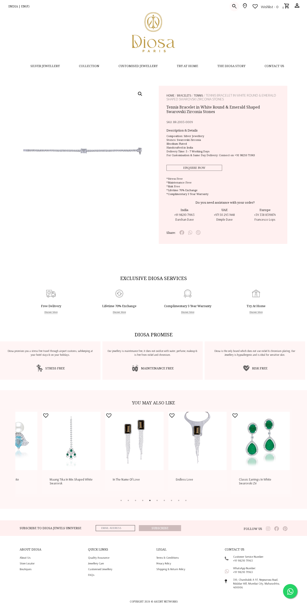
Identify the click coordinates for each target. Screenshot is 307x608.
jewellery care (96, 563)
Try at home (187, 66)
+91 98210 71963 (245, 155)
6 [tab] (157, 500)
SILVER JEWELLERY (45, 66)
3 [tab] (135, 500)
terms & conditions (167, 557)
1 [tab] (121, 500)
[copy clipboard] (198, 232)
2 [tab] (128, 500)
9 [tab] (178, 500)
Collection (89, 66)
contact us (274, 66)
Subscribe (160, 528)
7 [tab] (164, 500)
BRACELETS (184, 95)
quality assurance (98, 557)
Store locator (27, 563)
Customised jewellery (100, 569)
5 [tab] (150, 500)
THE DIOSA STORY (231, 66)
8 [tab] (171, 500)
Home (170, 95)
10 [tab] (185, 500)
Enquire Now (194, 168)
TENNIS (198, 95)
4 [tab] (142, 500)
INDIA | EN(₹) (19, 6)
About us (25, 557)
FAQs (91, 575)
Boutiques (25, 569)
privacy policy (163, 563)
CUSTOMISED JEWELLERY (138, 66)
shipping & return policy (170, 569)
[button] (140, 94)
